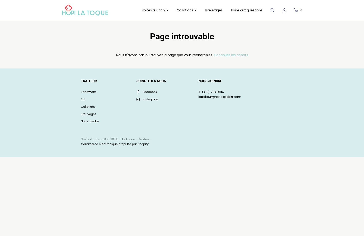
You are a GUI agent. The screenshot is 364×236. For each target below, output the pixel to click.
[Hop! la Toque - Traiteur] (85, 10)
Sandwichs (88, 92)
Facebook (150, 92)
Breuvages (88, 114)
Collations (88, 107)
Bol (83, 99)
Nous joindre (90, 121)
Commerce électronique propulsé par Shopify (115, 144)
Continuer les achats (231, 55)
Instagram (150, 99)
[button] (155, 10)
